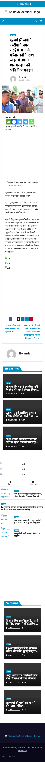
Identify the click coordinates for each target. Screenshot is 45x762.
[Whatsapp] (31, 121)
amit (24, 77)
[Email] (8, 121)
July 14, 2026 (14, 682)
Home (4, 756)
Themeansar (22, 751)
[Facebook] (14, 121)
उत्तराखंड (13, 35)
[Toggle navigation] (41, 21)
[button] (36, 21)
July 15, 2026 (14, 628)
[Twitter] (19, 121)
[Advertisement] (22, 157)
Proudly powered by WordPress (14, 748)
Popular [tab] (33, 484)
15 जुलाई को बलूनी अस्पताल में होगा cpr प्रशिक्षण (20, 704)
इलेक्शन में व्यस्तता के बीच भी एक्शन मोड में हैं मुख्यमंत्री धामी (13, 328)
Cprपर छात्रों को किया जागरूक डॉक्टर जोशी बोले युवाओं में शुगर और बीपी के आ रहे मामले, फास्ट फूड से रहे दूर (22, 508)
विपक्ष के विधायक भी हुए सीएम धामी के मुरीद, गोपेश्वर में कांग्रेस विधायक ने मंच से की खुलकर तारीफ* (22, 389)
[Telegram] (25, 121)
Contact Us (12, 756)
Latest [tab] (10, 484)
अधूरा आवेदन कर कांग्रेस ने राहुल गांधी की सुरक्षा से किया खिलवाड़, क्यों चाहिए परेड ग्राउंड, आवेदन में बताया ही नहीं (27, 522)
